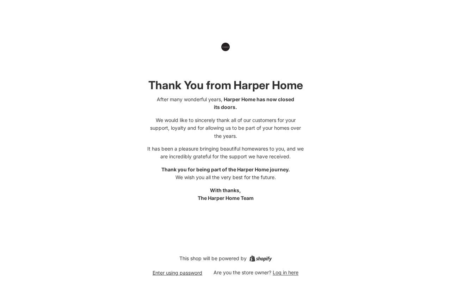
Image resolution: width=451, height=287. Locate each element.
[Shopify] (260, 258)
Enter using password (177, 273)
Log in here (285, 272)
